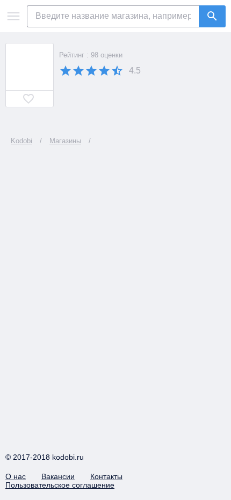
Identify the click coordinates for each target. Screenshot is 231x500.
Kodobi (21, 141)
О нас (15, 476)
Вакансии (58, 476)
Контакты (106, 476)
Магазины (65, 141)
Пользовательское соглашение (59, 485)
